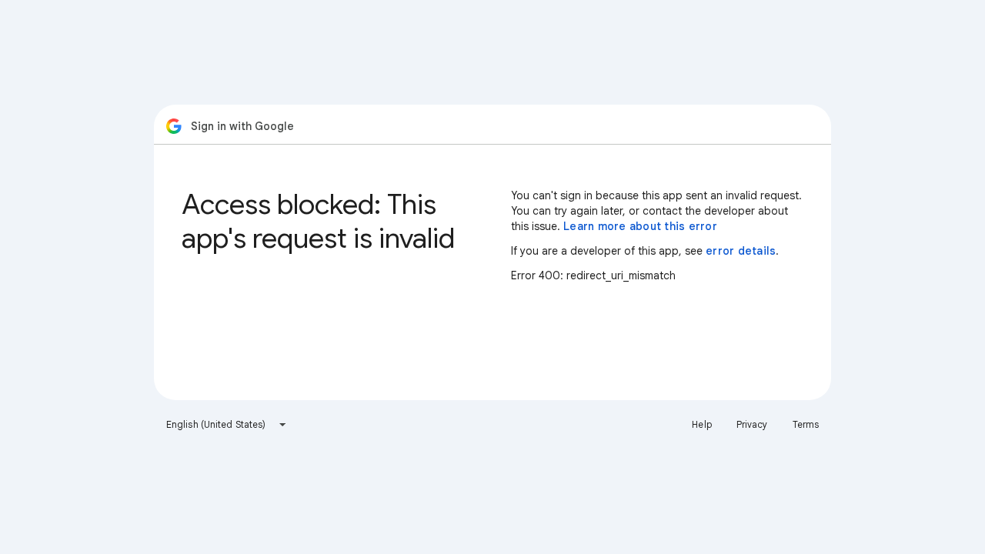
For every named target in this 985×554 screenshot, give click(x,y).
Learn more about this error (640, 226)
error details (741, 251)
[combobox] (226, 424)
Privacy (752, 424)
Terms (806, 424)
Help (701, 424)
